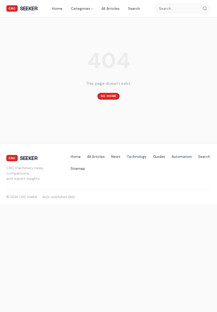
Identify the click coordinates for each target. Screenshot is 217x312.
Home (57, 8)
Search (134, 8)
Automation (181, 156)
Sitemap (78, 168)
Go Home (109, 96)
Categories (82, 8)
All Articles (110, 8)
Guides (159, 156)
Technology (137, 156)
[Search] (206, 8)
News (115, 156)
